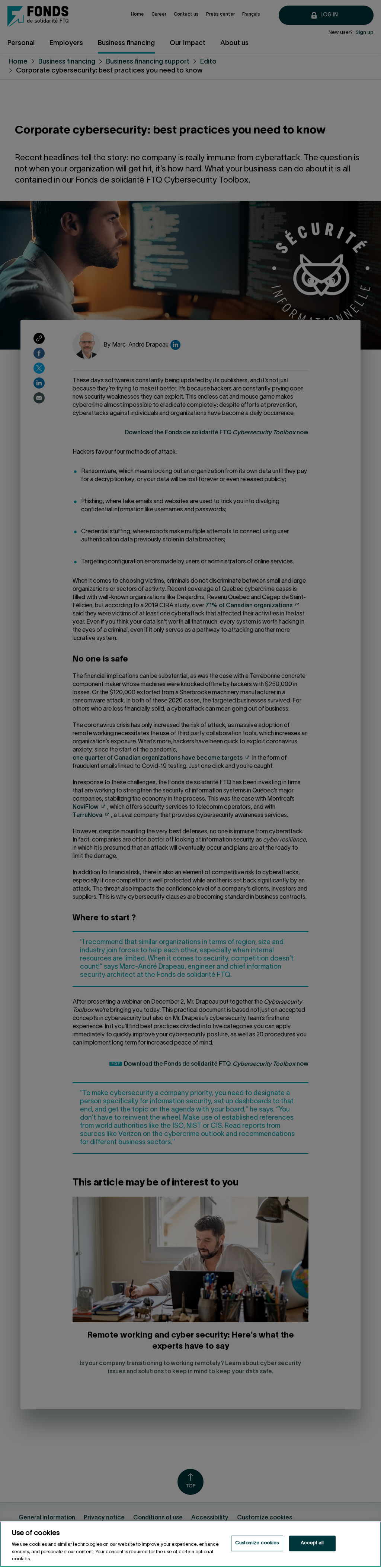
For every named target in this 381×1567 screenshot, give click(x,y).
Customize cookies (257, 1543)
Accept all (312, 1543)
